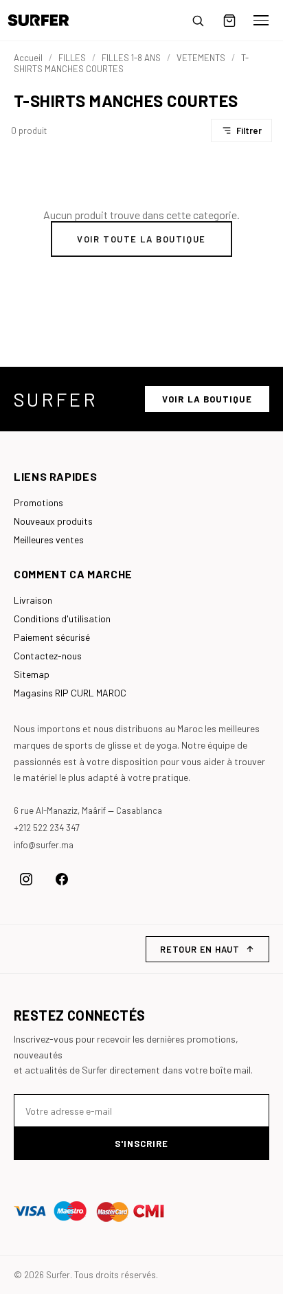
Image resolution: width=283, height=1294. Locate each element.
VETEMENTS (201, 57)
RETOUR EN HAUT (200, 949)
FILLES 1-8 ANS (131, 57)
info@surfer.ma (43, 844)
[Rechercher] (198, 20)
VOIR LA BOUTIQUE (207, 399)
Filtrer (249, 130)
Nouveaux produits (53, 521)
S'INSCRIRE (141, 1143)
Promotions (38, 502)
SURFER (56, 399)
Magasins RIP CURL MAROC (70, 693)
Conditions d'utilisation (62, 618)
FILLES (72, 57)
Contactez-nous (48, 655)
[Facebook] (61, 879)
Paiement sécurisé (52, 637)
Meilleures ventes (49, 539)
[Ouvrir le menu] (261, 20)
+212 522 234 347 (47, 827)
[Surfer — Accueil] (48, 20)
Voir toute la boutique (141, 239)
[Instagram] (26, 879)
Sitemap (31, 674)
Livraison (33, 600)
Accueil (28, 57)
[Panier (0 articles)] (229, 20)
